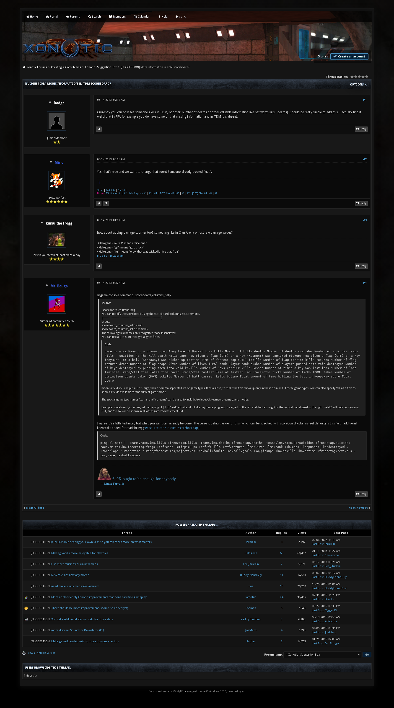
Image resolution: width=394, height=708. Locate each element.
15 (281, 586)
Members (119, 16)
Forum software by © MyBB (166, 691)
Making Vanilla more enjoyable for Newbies (79, 553)
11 (281, 575)
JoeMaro (251, 630)
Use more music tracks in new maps (74, 564)
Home (33, 16)
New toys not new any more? (70, 575)
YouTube (122, 190)
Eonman (251, 608)
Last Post (318, 544)
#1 (365, 99)
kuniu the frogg (59, 223)
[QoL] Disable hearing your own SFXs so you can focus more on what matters (101, 542)
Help (164, 16)
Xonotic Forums (37, 67)
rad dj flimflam (251, 619)
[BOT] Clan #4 (199, 193)
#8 (210, 193)
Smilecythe (332, 555)
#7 (188, 193)
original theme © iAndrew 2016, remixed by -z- (216, 691)
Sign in (323, 56)
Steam (100, 190)
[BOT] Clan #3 (166, 193)
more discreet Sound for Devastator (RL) (77, 630)
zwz (250, 586)
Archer (250, 641)
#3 (150, 193)
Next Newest (358, 507)
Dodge (59, 103)
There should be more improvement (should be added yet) (89, 608)
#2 (365, 159)
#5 (177, 193)
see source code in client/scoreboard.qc (171, 428)
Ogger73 (331, 610)
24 (281, 597)
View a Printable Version (42, 652)
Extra (179, 16)
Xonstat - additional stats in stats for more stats (82, 619)
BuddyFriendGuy (251, 575)
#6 (183, 193)
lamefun (251, 597)
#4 (155, 193)
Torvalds (118, 483)
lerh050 (251, 542)
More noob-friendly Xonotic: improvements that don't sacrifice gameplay (99, 597)
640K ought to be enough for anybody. (144, 478)
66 (281, 553)
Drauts (329, 599)
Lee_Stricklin (251, 564)
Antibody (331, 621)
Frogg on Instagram (110, 255)
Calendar (143, 16)
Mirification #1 (114, 193)
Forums (74, 16)
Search (96, 16)
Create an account (351, 56)
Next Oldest (35, 507)
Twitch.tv (110, 190)
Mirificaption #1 (137, 193)
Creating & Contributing (66, 67)
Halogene (251, 553)
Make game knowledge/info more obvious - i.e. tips (85, 641)
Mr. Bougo (332, 643)
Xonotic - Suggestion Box (101, 67)
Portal (53, 16)
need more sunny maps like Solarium (75, 586)
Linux (108, 483)
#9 (216, 193)
